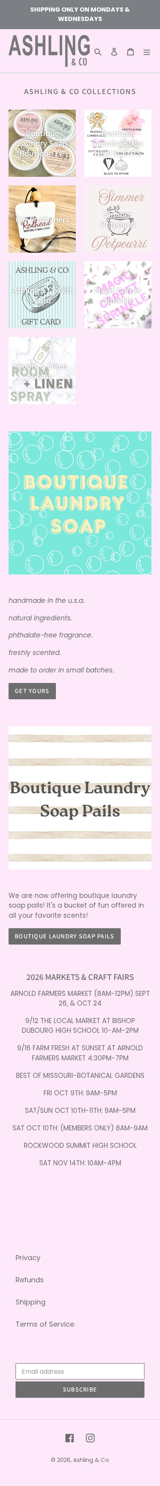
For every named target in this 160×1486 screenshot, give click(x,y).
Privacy (28, 1257)
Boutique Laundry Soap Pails (65, 936)
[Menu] (147, 51)
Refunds (30, 1280)
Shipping (30, 1302)
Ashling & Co (91, 1460)
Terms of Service (45, 1324)
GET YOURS (32, 691)
